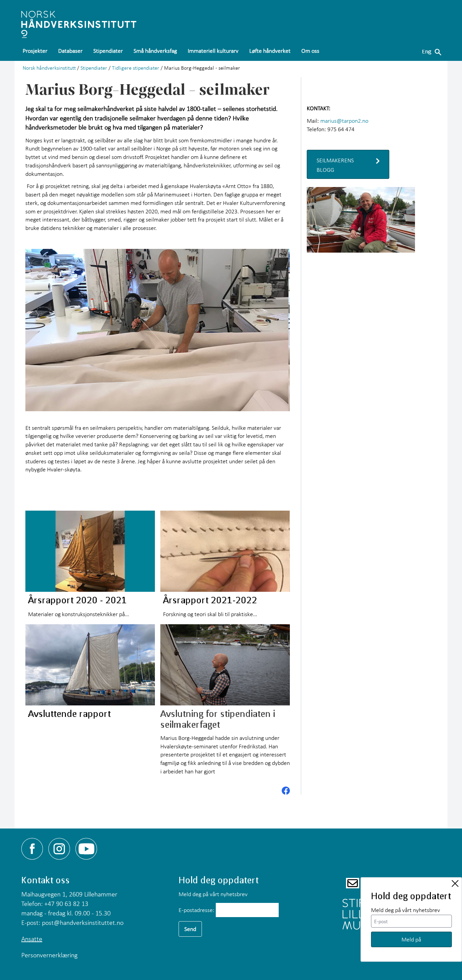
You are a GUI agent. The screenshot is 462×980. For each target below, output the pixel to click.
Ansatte (31, 938)
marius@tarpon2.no (344, 120)
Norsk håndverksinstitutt (49, 68)
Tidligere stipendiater (135, 68)
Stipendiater (93, 68)
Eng (426, 51)
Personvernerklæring (49, 955)
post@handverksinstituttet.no (82, 922)
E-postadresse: (196, 910)
